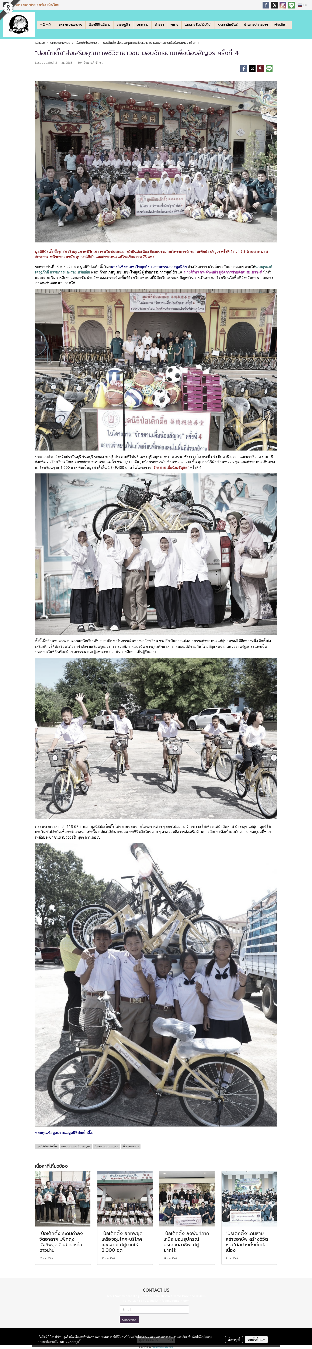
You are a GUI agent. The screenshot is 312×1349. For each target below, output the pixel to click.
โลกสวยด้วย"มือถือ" (198, 25)
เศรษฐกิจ (123, 25)
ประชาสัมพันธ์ (228, 25)
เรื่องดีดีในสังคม (99, 25)
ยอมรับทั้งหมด (256, 1339)
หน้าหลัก (46, 25)
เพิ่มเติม (280, 25)
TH (304, 5)
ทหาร (174, 25)
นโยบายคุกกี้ (73, 1341)
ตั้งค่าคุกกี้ (234, 1339)
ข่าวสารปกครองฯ (256, 25)
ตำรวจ (159, 25)
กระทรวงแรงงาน (70, 25)
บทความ (142, 25)
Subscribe (129, 1320)
